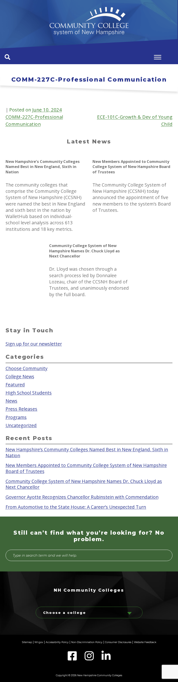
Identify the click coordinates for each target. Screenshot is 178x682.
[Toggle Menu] (157, 57)
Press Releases (21, 409)
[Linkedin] (106, 659)
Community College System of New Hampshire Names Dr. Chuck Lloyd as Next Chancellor (84, 484)
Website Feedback (145, 642)
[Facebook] (72, 659)
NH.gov (39, 642)
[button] (7, 57)
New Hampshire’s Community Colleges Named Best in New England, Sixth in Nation (87, 452)
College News (20, 376)
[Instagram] (89, 659)
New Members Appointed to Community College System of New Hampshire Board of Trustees (86, 468)
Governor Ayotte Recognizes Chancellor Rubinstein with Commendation (82, 497)
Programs (16, 417)
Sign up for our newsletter (34, 344)
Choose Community (27, 368)
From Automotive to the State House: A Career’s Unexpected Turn (76, 507)
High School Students (29, 393)
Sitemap (27, 642)
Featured (15, 384)
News (11, 401)
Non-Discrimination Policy (86, 642)
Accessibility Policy (57, 642)
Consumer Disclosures (118, 642)
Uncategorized (21, 425)
